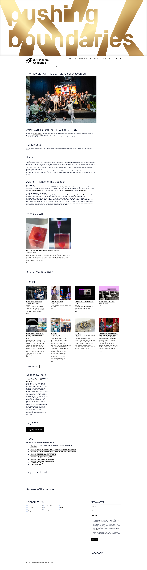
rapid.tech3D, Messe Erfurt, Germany (35, 380)
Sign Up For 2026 (35, 429)
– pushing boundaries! (55, 66)
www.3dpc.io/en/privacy (111, 527)
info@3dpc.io (96, 529)
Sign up (110, 58)
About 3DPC (88, 58)
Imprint (28, 562)
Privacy (50, 562)
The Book (80, 58)
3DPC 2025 (72, 58)
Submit (94, 539)
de (120, 58)
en (117, 58)
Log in (104, 58)
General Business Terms (39, 562)
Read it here (33, 447)
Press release (53, 449)
